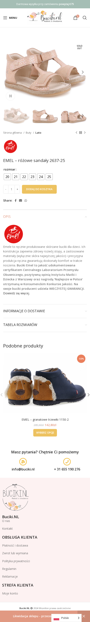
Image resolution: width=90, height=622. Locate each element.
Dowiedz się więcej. (16, 293)
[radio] (7, 177)
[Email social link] (20, 200)
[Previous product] (76, 133)
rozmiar (9, 169)
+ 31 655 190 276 (67, 469)
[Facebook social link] (15, 200)
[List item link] (45, 528)
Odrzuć (83, 616)
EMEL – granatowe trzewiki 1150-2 (45, 419)
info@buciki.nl (23, 469)
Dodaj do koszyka (39, 189)
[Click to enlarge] (10, 96)
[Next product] (85, 133)
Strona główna (12, 132)
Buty (29, 132)
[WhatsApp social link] (25, 200)
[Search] (85, 18)
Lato (38, 132)
